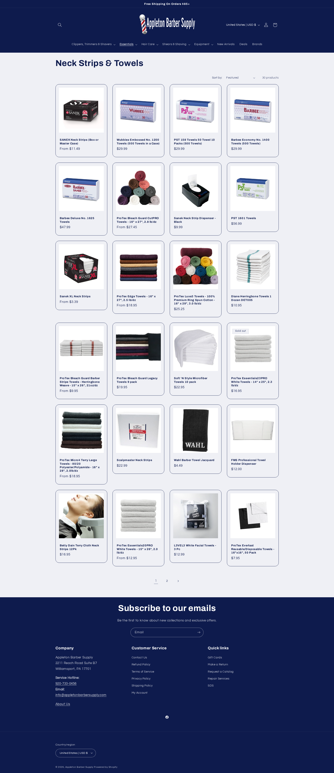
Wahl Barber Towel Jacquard (194, 460)
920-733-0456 (66, 683)
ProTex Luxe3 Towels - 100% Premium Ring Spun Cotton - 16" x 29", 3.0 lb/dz (194, 300)
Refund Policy (141, 664)
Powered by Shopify (105, 767)
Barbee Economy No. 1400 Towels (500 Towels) (250, 141)
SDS (211, 685)
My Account (140, 692)
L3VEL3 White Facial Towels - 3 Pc (195, 547)
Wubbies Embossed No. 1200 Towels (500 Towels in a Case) (138, 141)
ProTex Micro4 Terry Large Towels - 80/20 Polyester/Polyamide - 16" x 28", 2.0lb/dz (80, 465)
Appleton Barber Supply (79, 767)
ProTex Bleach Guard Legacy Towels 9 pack (137, 380)
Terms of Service (143, 671)
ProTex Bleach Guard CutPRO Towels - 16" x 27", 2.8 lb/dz (138, 220)
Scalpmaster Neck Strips (134, 460)
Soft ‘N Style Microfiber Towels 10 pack (190, 380)
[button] (59, 25)
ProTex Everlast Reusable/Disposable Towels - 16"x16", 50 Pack (252, 549)
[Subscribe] (198, 632)
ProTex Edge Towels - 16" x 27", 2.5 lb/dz (136, 298)
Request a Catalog (221, 671)
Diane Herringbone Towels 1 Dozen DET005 (251, 298)
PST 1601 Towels (243, 218)
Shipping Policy (142, 685)
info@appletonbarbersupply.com (81, 695)
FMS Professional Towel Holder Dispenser (248, 461)
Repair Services (218, 678)
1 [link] (156, 581)
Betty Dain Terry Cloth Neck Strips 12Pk (79, 547)
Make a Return (218, 664)
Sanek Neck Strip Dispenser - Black (195, 220)
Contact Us (139, 657)
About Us (62, 704)
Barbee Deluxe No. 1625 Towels (77, 220)
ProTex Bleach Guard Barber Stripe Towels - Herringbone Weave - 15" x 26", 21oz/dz (80, 382)
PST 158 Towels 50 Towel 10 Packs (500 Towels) (194, 141)
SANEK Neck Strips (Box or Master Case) (79, 141)
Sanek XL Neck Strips (75, 296)
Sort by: (217, 77)
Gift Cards (215, 657)
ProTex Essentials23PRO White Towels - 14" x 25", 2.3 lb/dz (251, 382)
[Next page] (178, 581)
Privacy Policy (141, 678)
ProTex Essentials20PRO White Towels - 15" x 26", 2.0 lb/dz (137, 549)
